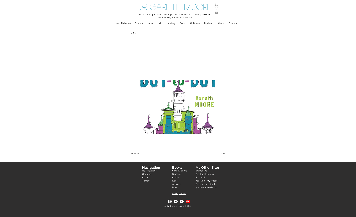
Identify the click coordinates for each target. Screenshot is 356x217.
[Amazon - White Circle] (182, 201)
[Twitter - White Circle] (176, 201)
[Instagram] (216, 8)
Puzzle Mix (201, 177)
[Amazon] (216, 4)
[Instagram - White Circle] (170, 201)
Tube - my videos (208, 180)
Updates (146, 174)
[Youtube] (216, 13)
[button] (140, 33)
